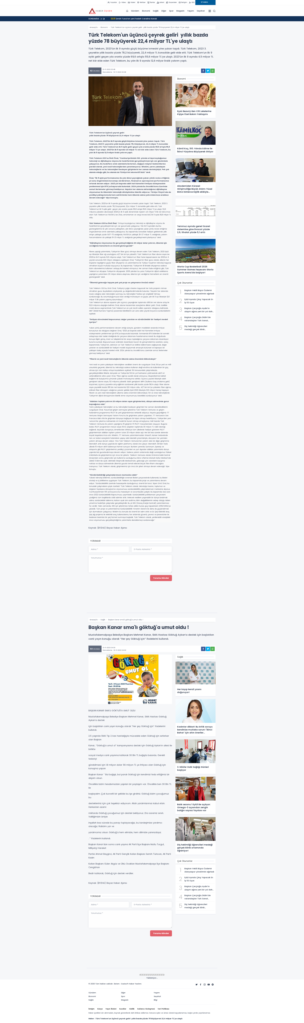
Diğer (163, 11)
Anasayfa (93, 27)
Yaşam (190, 11)
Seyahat (201, 11)
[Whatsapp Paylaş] (212, 71)
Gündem (135, 11)
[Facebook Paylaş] (203, 71)
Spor (171, 11)
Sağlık (156, 11)
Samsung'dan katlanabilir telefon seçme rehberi (137, 18)
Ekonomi (146, 11)
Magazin (180, 11)
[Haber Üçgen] (100, 11)
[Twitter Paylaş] (208, 71)
